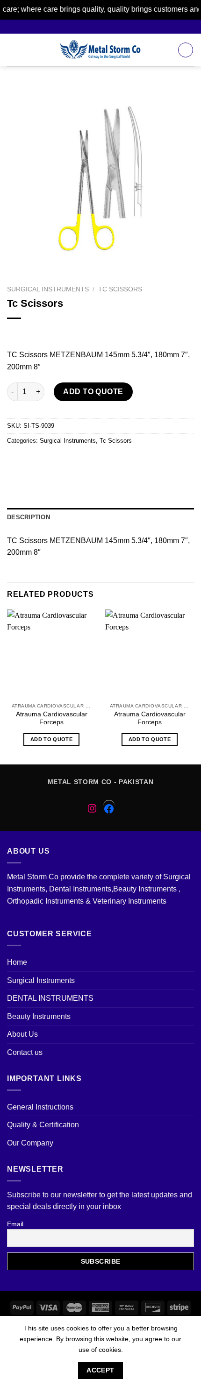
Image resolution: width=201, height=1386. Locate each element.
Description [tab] (28, 517)
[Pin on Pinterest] (83, 461)
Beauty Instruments (39, 1016)
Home (17, 962)
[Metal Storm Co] (101, 50)
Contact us (25, 1052)
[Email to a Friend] (66, 461)
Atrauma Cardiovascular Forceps (51, 718)
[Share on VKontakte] (100, 461)
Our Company (30, 1143)
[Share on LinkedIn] (116, 461)
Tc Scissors (120, 289)
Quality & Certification (43, 1125)
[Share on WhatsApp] (15, 461)
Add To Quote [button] (51, 739)
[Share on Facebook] (32, 461)
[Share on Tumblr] (133, 461)
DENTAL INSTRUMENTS (50, 998)
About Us (22, 1034)
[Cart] (185, 49)
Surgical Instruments (48, 289)
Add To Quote (93, 392)
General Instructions (40, 1107)
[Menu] (12, 49)
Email (15, 1224)
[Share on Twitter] (49, 461)
